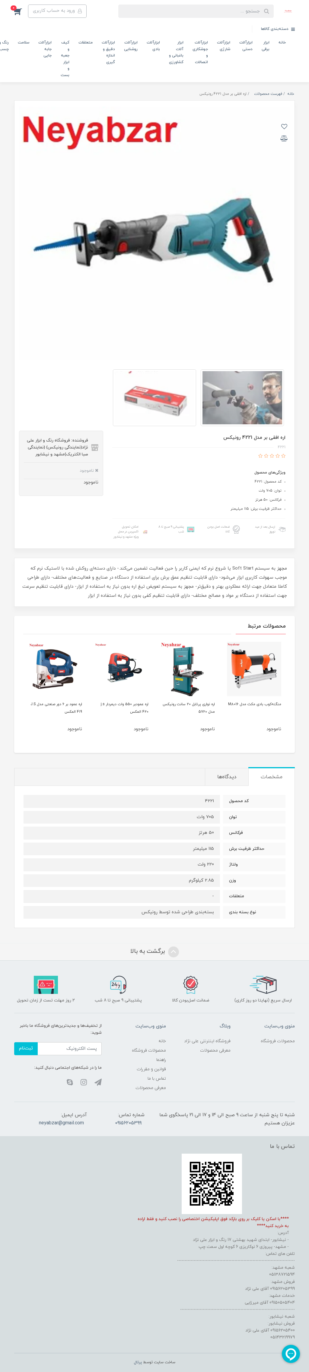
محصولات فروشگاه (278, 1041)
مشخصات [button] (271, 777)
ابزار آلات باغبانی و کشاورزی (176, 52)
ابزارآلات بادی (153, 46)
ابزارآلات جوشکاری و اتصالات (200, 52)
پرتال (138, 1362)
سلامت (23, 42)
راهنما (161, 1060)
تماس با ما (157, 1078)
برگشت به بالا (148, 951)
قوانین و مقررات (151, 1069)
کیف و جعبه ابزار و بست (65, 59)
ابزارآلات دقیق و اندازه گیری (108, 52)
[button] (21, 11)
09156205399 (128, 1123)
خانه (282, 42)
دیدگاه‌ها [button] (226, 777)
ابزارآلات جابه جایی (45, 49)
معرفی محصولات (215, 1050)
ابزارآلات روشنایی (131, 46)
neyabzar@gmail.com (61, 1123)
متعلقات (85, 42)
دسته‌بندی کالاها (275, 29)
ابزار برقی (265, 46)
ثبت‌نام (26, 1048)
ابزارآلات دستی (246, 46)
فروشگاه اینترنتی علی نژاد (207, 1041)
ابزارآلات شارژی (223, 46)
